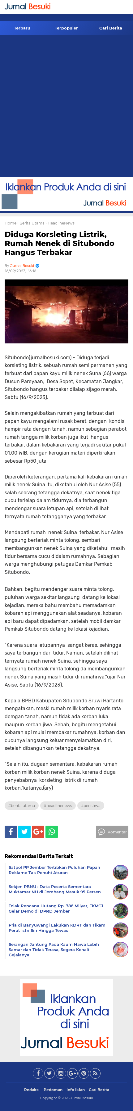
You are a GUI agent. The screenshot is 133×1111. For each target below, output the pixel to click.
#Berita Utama (21, 805)
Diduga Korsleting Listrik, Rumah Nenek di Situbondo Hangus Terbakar (59, 243)
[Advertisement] (66, 107)
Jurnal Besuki (82, 1098)
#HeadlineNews (58, 805)
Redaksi (32, 1089)
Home (10, 223)
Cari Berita (110, 27)
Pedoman (53, 1089)
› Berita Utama (31, 223)
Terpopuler (66, 27)
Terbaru (22, 27)
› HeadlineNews (60, 223)
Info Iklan (75, 1089)
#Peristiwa (91, 805)
